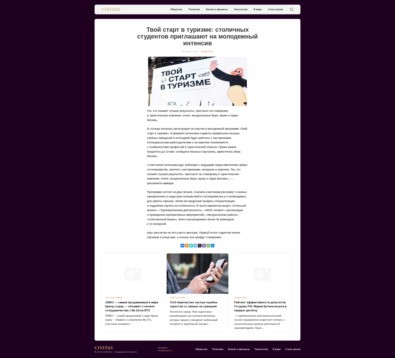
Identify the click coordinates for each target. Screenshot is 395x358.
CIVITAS (111, 9)
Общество (176, 9)
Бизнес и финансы (217, 9)
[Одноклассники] (187, 245)
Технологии (240, 9)
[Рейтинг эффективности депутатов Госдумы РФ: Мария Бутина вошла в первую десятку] (262, 273)
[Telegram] (195, 245)
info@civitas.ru (165, 350)
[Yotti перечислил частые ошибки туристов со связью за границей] (198, 273)
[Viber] (204, 245)
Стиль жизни (275, 9)
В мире (258, 9)
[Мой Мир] (212, 245)
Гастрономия (113, 298)
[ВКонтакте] (182, 245)
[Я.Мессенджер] (191, 245)
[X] (200, 245)
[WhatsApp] (208, 245)
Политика (194, 9)
